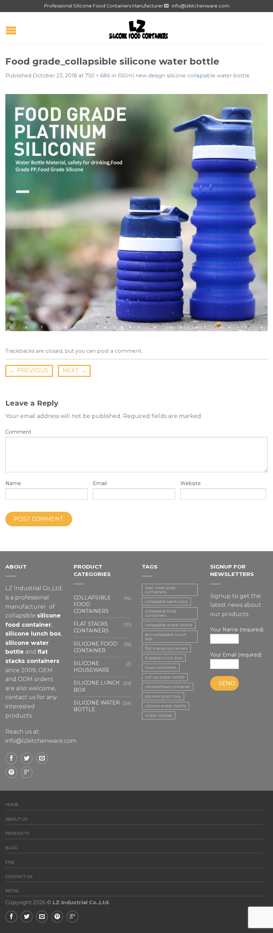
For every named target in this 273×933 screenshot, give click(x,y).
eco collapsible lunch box (166, 636)
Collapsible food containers (92, 604)
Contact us (18, 876)
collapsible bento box (166, 601)
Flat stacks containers (91, 627)
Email (100, 483)
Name (13, 483)
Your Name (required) (236, 629)
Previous (29, 370)
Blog (11, 847)
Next (74, 370)
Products (17, 833)
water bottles (158, 715)
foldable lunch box (163, 657)
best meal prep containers (160, 589)
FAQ (9, 862)
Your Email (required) (236, 655)
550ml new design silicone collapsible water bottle (184, 75)
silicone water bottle (165, 705)
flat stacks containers (166, 648)
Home (11, 804)
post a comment (119, 351)
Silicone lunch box (97, 686)
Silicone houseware (91, 666)
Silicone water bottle (97, 706)
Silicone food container (95, 647)
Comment (18, 432)
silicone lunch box (163, 696)
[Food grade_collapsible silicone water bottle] (136, 211)
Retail (12, 890)
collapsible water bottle (168, 624)
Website (190, 483)
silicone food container (167, 686)
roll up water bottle (164, 677)
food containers (160, 667)
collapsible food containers (160, 613)
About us (16, 819)
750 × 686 (97, 75)
